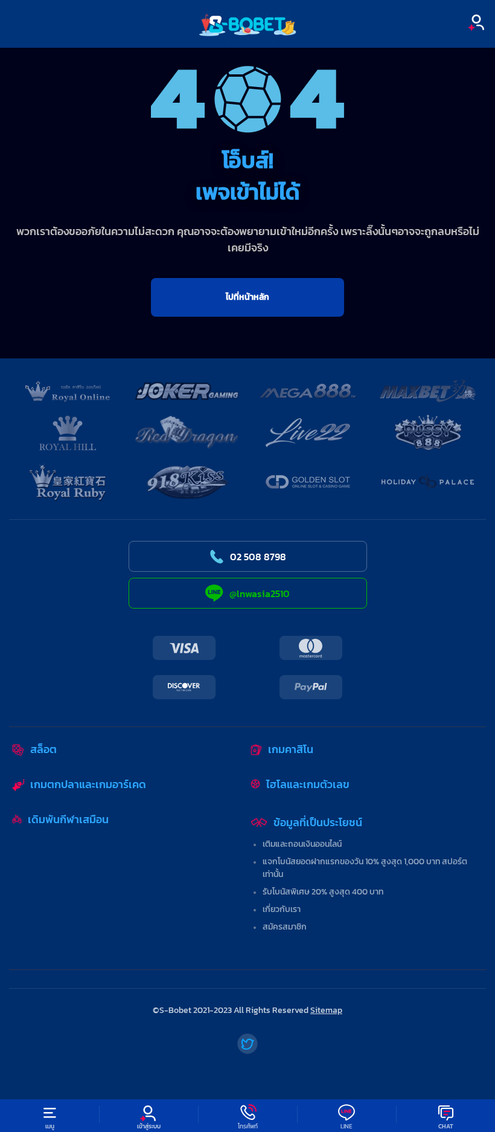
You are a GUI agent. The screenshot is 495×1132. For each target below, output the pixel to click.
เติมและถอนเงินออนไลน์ (302, 844)
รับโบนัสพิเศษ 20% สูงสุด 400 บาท (323, 891)
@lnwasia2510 (259, 593)
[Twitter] (247, 1044)
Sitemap (326, 1010)
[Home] (247, 24)
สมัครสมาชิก (285, 926)
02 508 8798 (258, 556)
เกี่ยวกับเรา (282, 909)
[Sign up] (476, 22)
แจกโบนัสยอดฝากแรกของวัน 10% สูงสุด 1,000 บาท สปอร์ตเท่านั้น (365, 868)
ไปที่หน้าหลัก (247, 297)
